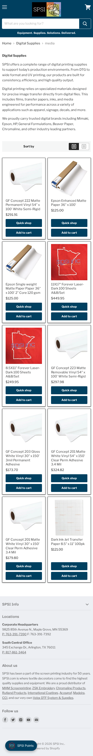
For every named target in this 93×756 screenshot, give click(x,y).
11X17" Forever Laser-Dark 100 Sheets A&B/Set (67, 288)
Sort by (28, 146)
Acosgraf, (65, 693)
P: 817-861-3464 (14, 652)
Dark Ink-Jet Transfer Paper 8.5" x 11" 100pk (68, 542)
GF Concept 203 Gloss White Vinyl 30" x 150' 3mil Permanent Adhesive (23, 458)
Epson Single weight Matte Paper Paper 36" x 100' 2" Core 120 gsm (23, 288)
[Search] (85, 24)
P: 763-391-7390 (14, 634)
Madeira (79, 693)
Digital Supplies (28, 43)
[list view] (84, 146)
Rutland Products (14, 693)
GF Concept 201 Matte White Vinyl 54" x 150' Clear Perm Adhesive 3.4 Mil (68, 458)
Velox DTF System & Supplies (53, 698)
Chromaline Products (70, 688)
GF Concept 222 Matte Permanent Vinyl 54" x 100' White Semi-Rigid (23, 205)
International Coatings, (43, 693)
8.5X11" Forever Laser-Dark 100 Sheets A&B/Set (23, 372)
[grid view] (74, 146)
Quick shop (23, 223)
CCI (4, 698)
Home (6, 43)
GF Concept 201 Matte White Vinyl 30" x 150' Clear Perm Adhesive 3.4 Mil (23, 546)
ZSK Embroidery (43, 688)
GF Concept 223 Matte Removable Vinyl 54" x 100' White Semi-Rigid (68, 372)
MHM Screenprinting (16, 688)
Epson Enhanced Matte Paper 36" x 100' (68, 203)
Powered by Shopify (46, 748)
